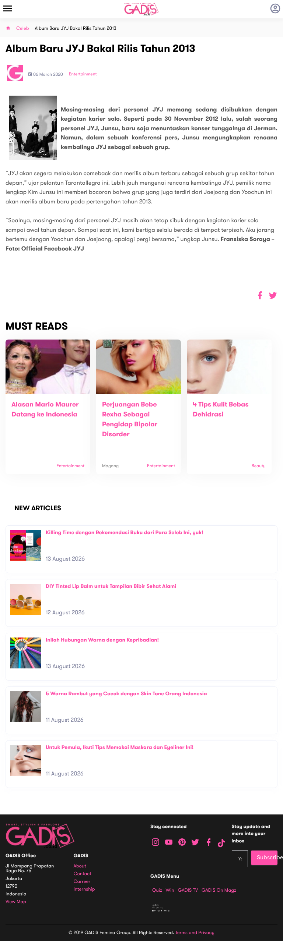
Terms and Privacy (194, 932)
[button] (272, 296)
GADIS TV (188, 890)
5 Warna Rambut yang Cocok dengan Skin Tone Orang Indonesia (126, 693)
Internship (84, 889)
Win (170, 890)
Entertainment (83, 74)
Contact (82, 873)
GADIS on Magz (219, 890)
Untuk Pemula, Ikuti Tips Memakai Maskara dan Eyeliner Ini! (119, 747)
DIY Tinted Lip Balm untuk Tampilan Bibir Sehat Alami (111, 586)
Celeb (22, 28)
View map (16, 901)
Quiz (157, 890)
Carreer (82, 881)
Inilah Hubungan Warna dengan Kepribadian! (102, 639)
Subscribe (267, 857)
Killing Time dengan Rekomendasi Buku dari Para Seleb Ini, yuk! (124, 532)
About (80, 866)
